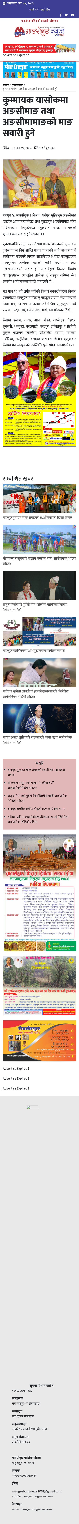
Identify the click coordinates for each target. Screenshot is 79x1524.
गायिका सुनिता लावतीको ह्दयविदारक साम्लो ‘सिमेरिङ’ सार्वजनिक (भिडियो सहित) (38, 819)
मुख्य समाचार (17, 85)
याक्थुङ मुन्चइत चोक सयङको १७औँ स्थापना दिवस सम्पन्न (36, 772)
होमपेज (6, 85)
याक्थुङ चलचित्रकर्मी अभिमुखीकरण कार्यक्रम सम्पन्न (36, 809)
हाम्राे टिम (45, 9)
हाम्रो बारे (33, 9)
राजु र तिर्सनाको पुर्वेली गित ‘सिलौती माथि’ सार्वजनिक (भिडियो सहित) (37, 798)
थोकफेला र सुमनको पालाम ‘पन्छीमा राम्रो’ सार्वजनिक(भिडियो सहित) (31, 785)
